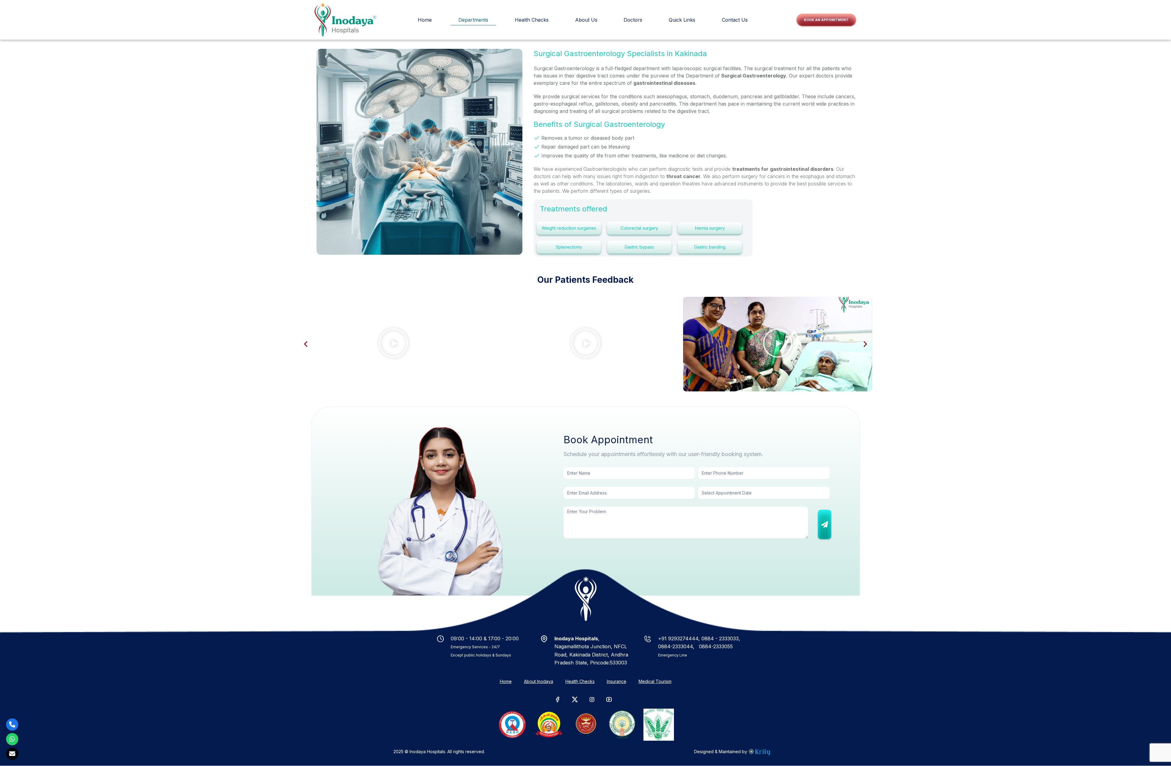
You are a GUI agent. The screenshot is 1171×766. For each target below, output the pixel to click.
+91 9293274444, (679, 638)
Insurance (616, 681)
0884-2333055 (715, 646)
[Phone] (12, 724)
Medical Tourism (655, 681)
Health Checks (580, 681)
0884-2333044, (677, 646)
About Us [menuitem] (586, 20)
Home (506, 681)
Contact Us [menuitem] (735, 20)
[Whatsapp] (12, 739)
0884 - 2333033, (720, 638)
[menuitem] (424, 20)
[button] (306, 344)
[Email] (12, 754)
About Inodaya (538, 681)
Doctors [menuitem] (633, 20)
